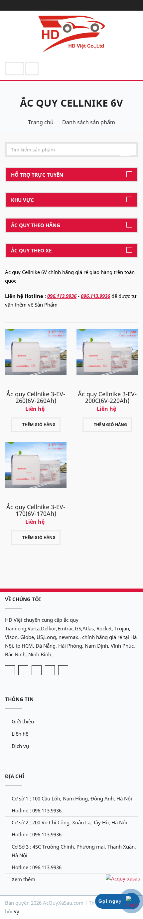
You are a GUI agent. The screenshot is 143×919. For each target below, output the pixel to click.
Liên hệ (20, 733)
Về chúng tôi (23, 599)
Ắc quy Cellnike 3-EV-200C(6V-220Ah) (107, 397)
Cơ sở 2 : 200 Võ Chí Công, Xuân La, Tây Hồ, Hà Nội (69, 822)
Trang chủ (41, 122)
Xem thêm (23, 879)
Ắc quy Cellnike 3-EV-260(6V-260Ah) (35, 397)
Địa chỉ (14, 776)
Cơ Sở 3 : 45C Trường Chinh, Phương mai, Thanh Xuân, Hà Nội (74, 851)
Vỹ (16, 911)
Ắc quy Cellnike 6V (71, 103)
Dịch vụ (20, 746)
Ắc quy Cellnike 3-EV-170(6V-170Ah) (35, 510)
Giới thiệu (23, 721)
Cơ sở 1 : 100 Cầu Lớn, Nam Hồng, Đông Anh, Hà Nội (72, 798)
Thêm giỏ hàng (39, 424)
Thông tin (19, 699)
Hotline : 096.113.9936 (37, 810)
